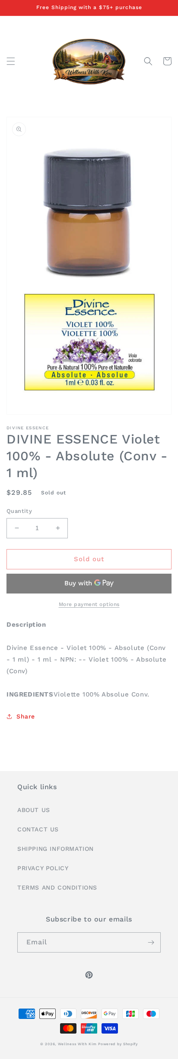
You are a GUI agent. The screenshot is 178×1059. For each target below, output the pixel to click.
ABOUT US (33, 809)
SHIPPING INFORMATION (55, 848)
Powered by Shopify (118, 1044)
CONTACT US (38, 829)
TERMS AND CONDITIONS (57, 887)
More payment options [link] (89, 604)
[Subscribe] (150, 942)
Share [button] (25, 716)
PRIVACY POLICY (42, 868)
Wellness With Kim (77, 1044)
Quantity (19, 511)
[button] (10, 61)
